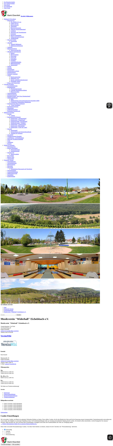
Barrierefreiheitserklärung (10, 395)
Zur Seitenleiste (8, 6)
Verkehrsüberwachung (13, 71)
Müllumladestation (15, 63)
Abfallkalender (14, 38)
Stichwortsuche (15, 25)
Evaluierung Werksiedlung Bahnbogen (21, 102)
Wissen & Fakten (11, 40)
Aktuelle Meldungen (16, 44)
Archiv (9, 75)
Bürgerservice (11, 20)
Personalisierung (10, 434)
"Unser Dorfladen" (16, 105)
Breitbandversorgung (12, 106)
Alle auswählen (16, 444)
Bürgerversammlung (16, 35)
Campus (13, 115)
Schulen (9, 114)
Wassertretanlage (11, 170)
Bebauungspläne (15, 91)
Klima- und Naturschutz (13, 83)
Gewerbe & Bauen (9, 84)
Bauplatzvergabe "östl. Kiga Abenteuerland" (19, 96)
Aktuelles (9, 42)
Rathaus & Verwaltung (10, 19)
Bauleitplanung (11, 87)
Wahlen (9, 66)
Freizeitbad (13, 59)
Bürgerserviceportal (16, 28)
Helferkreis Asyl (15, 78)
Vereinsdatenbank (12, 163)
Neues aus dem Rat (16, 50)
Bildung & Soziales (9, 112)
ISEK (12, 99)
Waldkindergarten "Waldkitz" (18, 123)
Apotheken (10, 142)
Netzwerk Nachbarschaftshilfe (15, 139)
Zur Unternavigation (9, 3)
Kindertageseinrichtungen (14, 117)
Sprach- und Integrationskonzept (19, 80)
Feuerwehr (13, 57)
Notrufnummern (11, 72)
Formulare (13, 34)
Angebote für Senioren (17, 133)
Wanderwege (10, 152)
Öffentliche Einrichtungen (14, 51)
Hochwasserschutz (15, 77)
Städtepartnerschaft (12, 173)
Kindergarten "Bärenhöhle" (18, 126)
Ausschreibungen (11, 93)
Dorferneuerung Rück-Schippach (16, 103)
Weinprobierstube (15, 149)
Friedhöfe (13, 60)
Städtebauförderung (12, 97)
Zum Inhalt (7, 5)
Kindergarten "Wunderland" (18, 120)
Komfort (8, 433)
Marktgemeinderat (12, 48)
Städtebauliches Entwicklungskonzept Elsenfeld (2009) (25, 100)
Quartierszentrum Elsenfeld (14, 136)
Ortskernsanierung (12, 94)
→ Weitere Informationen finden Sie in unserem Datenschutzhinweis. (19, 424)
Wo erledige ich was (16, 22)
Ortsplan (9, 68)
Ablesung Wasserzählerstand (18, 29)
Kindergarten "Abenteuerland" (19, 118)
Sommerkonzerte (15, 151)
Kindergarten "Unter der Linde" (19, 127)
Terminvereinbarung (9, 397)
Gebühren (13, 31)
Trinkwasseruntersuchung (17, 37)
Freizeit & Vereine (8, 160)
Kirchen (9, 143)
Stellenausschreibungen (17, 45)
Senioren (9, 129)
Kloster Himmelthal (12, 148)
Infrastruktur (10, 108)
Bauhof (12, 53)
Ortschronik (14, 41)
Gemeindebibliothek (16, 62)
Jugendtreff (10, 135)
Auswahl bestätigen (6, 444)
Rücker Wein (10, 157)
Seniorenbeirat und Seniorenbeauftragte (21, 132)
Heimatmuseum (11, 146)
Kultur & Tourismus (9, 145)
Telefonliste (14, 26)
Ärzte (8, 140)
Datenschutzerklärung (9, 394)
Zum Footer (7, 8)
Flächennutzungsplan (16, 89)
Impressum (7, 392)
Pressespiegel (10, 69)
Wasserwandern (15, 154)
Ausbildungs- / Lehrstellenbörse (15, 138)
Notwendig (9, 429)
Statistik (8, 431)
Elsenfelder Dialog (15, 81)
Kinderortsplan (11, 176)
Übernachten (10, 158)
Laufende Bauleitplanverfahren (19, 90)
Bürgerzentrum (14, 54)
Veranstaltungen (11, 161)
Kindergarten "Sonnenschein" (18, 124)
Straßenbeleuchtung (12, 109)
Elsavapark (13, 56)
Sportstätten (10, 175)
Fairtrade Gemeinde (12, 74)
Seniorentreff (14, 65)
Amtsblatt (9, 47)
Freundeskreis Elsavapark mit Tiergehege (21, 169)
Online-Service (14, 23)
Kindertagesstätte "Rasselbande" (19, 121)
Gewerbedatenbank (12, 86)
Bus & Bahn (10, 155)
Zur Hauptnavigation (9, 2)
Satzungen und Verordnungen (18, 32)
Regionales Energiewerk (13, 111)
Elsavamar (10, 166)
